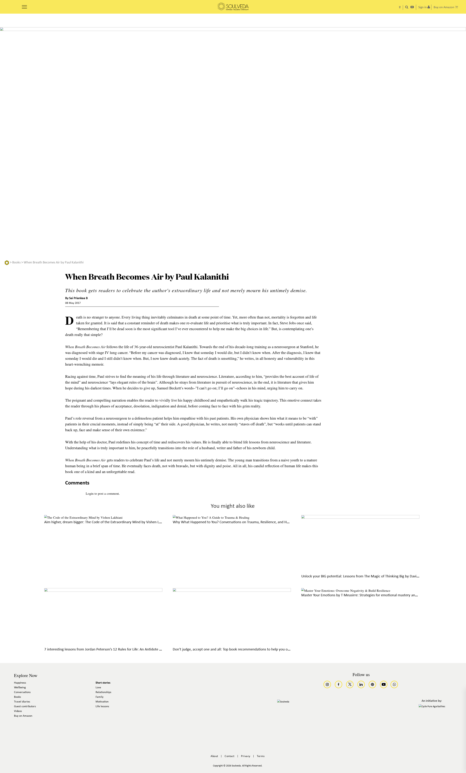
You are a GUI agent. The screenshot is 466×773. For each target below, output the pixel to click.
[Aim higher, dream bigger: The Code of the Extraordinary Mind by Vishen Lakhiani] (83, 517)
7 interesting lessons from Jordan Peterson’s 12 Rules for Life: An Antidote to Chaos (108, 649)
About (214, 756)
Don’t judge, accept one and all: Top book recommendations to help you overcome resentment (246, 649)
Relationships (103, 692)
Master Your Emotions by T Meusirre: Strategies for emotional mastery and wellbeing (367, 595)
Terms (261, 756)
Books (16, 262)
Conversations (22, 692)
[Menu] (24, 5)
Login (90, 493)
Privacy (245, 756)
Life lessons (102, 706)
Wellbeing (20, 687)
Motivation (102, 701)
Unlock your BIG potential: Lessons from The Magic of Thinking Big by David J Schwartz (368, 576)
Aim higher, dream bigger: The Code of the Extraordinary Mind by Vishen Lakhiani (107, 522)
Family (99, 697)
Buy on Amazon (23, 715)
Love (98, 687)
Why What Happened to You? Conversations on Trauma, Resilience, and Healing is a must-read (246, 522)
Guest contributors (25, 706)
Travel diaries (22, 701)
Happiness (20, 682)
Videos (18, 711)
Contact (229, 756)
